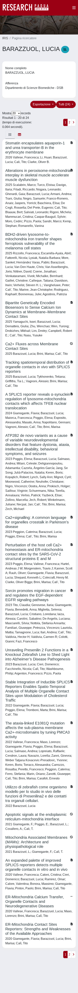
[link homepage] (27, 7)
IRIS (5, 38)
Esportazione (42, 104)
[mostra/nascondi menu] (74, 8)
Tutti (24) (64, 104)
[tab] (10, 135)
